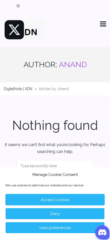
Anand (73, 64)
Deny (55, 213)
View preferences (55, 227)
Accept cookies (55, 199)
